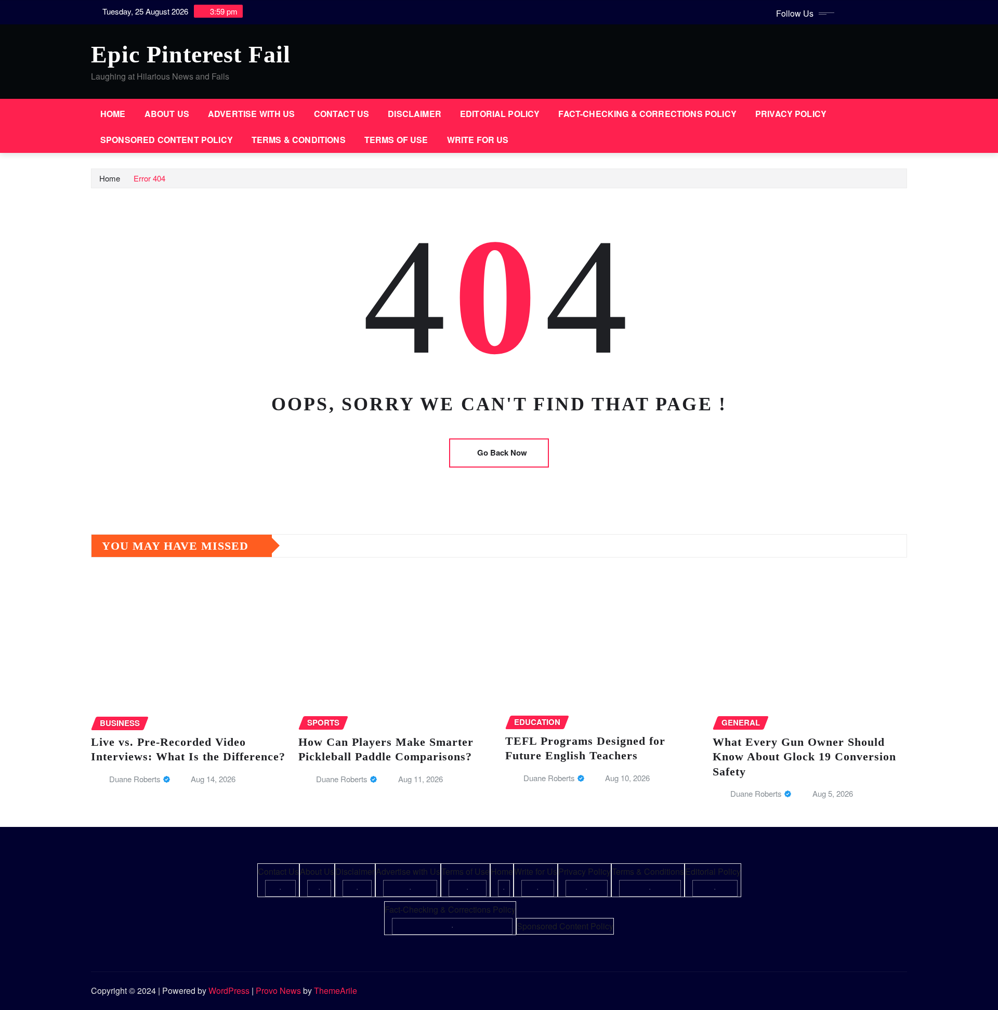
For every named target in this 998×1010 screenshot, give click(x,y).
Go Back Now (502, 452)
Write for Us (478, 140)
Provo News (278, 990)
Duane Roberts (135, 778)
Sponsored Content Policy (166, 140)
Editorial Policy (500, 114)
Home (113, 114)
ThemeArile (335, 990)
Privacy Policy (790, 114)
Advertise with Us (251, 114)
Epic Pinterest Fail (191, 54)
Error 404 (149, 178)
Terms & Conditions (299, 140)
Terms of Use (396, 140)
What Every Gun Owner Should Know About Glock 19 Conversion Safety (804, 756)
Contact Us (342, 114)
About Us (167, 114)
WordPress (229, 990)
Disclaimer (414, 114)
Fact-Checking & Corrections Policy (647, 114)
